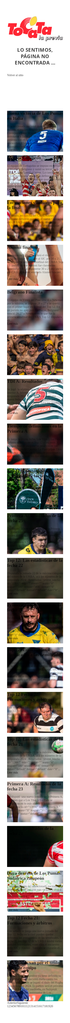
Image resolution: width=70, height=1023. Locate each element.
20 (51, 1006)
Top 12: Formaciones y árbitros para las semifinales (34, 473)
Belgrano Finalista (25, 292)
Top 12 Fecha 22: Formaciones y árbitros (29, 697)
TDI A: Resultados (24, 381)
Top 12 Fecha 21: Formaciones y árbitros (29, 920)
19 (48, 1006)
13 (30, 1006)
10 (22, 1006)
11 (25, 1006)
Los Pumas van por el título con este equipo (33, 965)
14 (33, 1006)
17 (42, 1006)
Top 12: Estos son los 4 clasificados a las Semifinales (34, 652)
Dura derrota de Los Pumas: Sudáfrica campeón (34, 876)
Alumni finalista (22, 247)
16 (39, 1006)
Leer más (12, 150)
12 (27, 1006)
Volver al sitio (15, 75)
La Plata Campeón (25, 336)
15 (36, 1006)
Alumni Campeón (24, 157)
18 (45, 1006)
